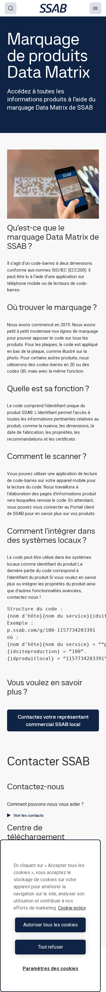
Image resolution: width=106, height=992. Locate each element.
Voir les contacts (29, 815)
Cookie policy (72, 908)
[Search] (10, 8)
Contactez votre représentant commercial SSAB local (53, 720)
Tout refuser (50, 947)
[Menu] (95, 8)
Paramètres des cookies (50, 968)
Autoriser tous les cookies (50, 925)
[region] (50, 916)
